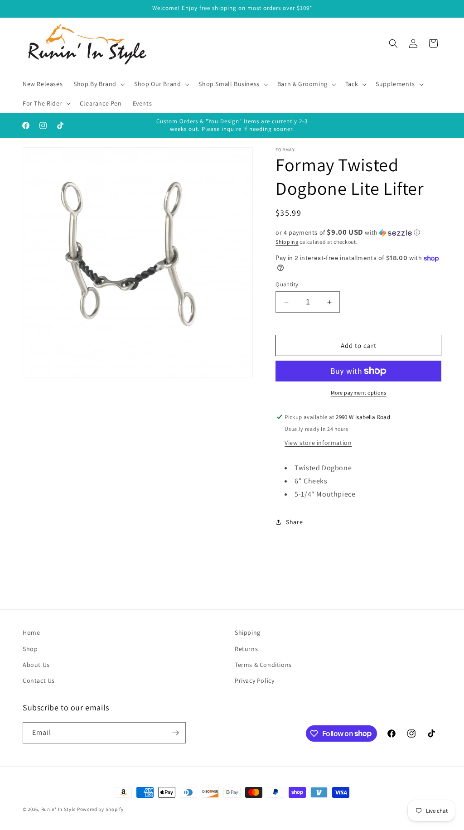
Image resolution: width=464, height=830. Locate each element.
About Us (36, 665)
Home (31, 632)
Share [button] (294, 522)
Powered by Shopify (100, 809)
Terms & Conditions (263, 665)
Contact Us (39, 680)
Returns (246, 649)
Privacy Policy (254, 680)
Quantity (287, 284)
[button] (98, 83)
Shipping (287, 241)
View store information (318, 443)
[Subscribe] (175, 732)
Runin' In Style (58, 809)
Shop (30, 649)
